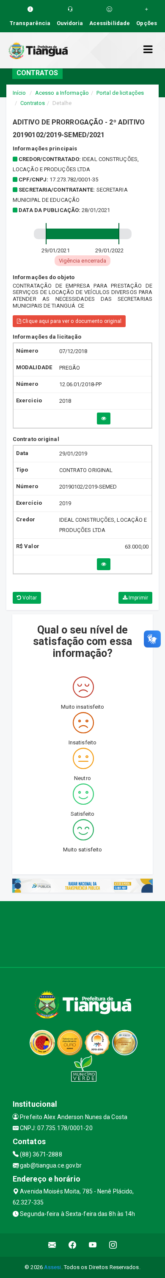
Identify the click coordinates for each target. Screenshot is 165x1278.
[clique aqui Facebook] (72, 1245)
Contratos (32, 103)
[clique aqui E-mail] (52, 1245)
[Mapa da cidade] (82, 933)
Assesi (52, 1267)
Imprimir (137, 598)
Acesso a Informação (62, 93)
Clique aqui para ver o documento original (71, 321)
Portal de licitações (120, 93)
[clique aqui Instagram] (113, 1245)
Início (19, 93)
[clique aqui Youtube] (92, 1245)
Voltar (29, 598)
